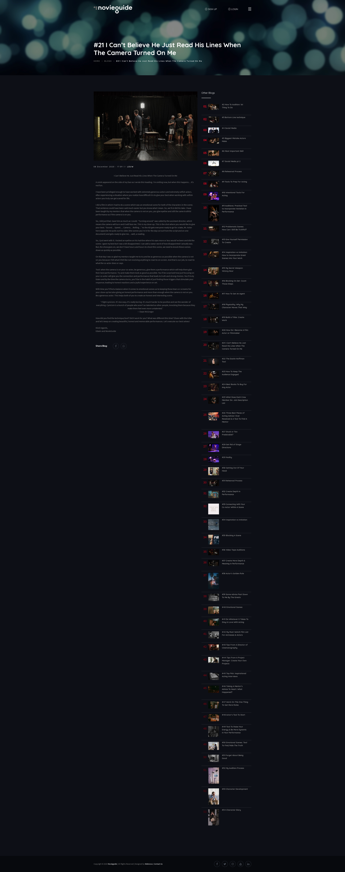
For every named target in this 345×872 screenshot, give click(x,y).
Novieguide (112, 864)
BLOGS (108, 61)
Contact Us (158, 864)
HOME (97, 61)
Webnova (149, 864)
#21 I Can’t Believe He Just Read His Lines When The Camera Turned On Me (159, 61)
